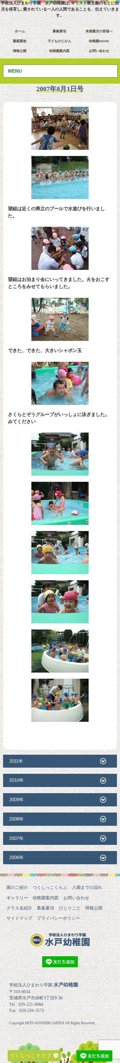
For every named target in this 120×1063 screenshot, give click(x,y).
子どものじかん (59, 41)
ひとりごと (70, 907)
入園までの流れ (87, 887)
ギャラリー (17, 897)
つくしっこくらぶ (50, 887)
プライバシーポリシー (58, 918)
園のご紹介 (17, 887)
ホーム (20, 31)
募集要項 (59, 31)
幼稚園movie (99, 41)
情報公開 (19, 51)
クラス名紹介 (19, 907)
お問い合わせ (99, 51)
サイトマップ (19, 918)
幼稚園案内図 (59, 51)
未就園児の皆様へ (99, 31)
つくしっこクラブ (32, 1055)
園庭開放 (19, 41)
